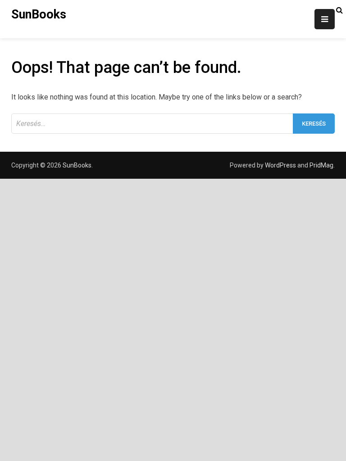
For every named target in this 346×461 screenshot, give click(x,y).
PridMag (321, 165)
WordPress (280, 165)
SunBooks (38, 14)
